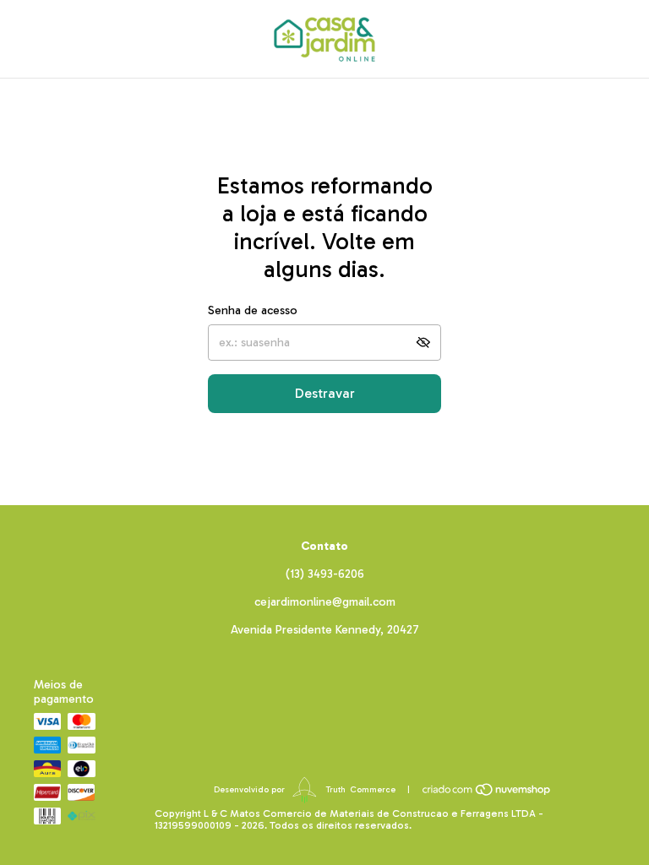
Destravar (325, 393)
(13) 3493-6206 (325, 574)
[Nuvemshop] (487, 789)
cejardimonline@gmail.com (324, 602)
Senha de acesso (252, 310)
